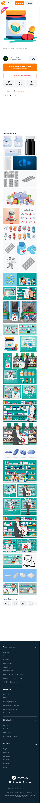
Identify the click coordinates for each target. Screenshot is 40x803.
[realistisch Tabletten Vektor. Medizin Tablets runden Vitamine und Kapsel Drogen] (13, 146)
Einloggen (29, 3)
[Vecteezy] (3, 3)
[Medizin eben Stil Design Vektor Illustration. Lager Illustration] (11, 333)
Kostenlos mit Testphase (20, 67)
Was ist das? (21, 91)
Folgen (33, 60)
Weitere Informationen (12, 96)
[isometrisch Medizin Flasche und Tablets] (13, 317)
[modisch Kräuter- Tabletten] (11, 443)
